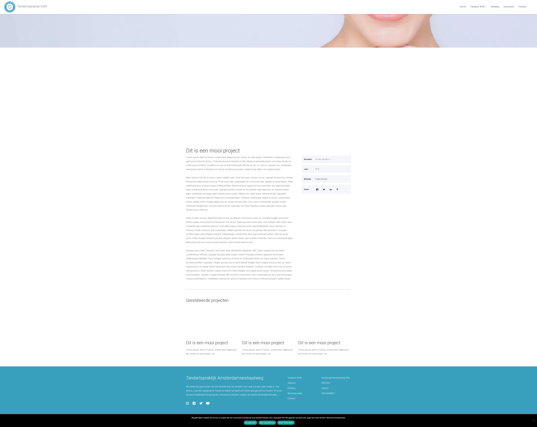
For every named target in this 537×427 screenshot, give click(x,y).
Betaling (495, 6)
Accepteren (250, 423)
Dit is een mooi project (213, 150)
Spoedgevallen (295, 393)
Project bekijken (321, 179)
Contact (522, 6)
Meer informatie (286, 423)
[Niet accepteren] (533, 420)
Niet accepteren (267, 423)
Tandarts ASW (477, 6)
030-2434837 (328, 393)
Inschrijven (508, 6)
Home (463, 6)
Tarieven (292, 383)
